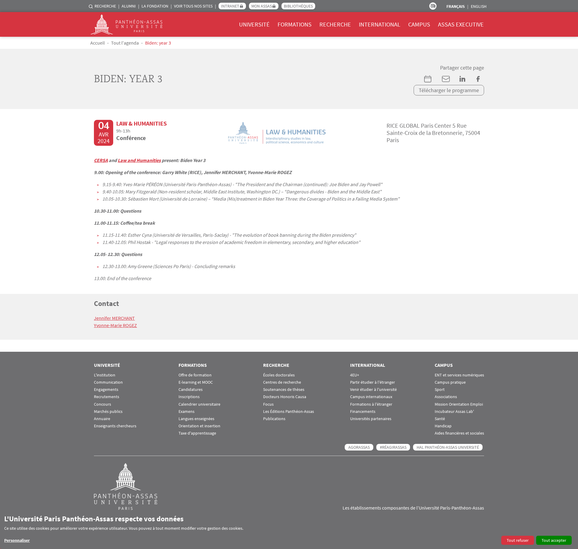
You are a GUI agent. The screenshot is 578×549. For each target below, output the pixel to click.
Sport (440, 389)
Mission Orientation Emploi (459, 404)
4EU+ (354, 375)
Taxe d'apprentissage (197, 433)
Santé (440, 418)
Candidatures (191, 389)
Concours (102, 404)
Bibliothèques (298, 6)
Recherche (105, 6)
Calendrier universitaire (199, 404)
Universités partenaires (370, 418)
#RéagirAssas (393, 447)
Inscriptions (189, 396)
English (478, 6)
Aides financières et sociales (459, 433)
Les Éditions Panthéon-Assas (288, 411)
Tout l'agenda (125, 43)
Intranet (230, 6)
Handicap (443, 426)
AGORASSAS (359, 447)
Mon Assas (261, 6)
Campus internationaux (371, 396)
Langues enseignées (196, 418)
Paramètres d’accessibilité (433, 6)
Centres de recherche (282, 382)
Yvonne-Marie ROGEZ (115, 325)
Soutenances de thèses (283, 389)
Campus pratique (450, 382)
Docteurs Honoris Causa (284, 396)
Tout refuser (518, 540)
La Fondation (154, 6)
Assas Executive (461, 24)
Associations (446, 396)
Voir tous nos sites (193, 6)
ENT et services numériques (459, 375)
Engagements (106, 389)
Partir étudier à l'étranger (372, 382)
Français (455, 6)
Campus (419, 24)
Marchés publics (108, 411)
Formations (295, 24)
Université (254, 24)
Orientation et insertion (199, 426)
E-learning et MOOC (196, 382)
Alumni (129, 6)
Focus (268, 404)
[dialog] (289, 529)
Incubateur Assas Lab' (454, 411)
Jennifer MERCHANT (114, 318)
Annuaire (102, 418)
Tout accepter (554, 540)
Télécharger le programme (449, 90)
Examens (186, 411)
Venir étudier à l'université (373, 389)
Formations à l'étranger (371, 404)
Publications (274, 418)
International (379, 24)
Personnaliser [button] (17, 540)
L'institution (104, 375)
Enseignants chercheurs (115, 426)
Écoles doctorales (279, 375)
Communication (108, 382)
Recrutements (106, 396)
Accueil (97, 43)
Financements (362, 411)
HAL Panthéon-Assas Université (448, 447)
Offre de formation (195, 375)
